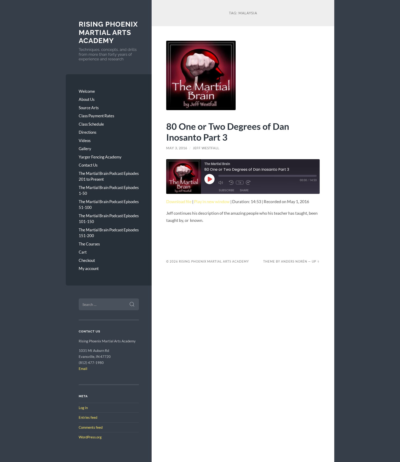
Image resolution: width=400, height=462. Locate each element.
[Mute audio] (222, 182)
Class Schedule (91, 124)
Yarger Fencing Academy (100, 157)
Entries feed (88, 417)
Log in (83, 408)
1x (239, 182)
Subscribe (226, 190)
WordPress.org (90, 437)
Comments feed (91, 427)
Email (83, 368)
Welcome (87, 91)
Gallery (85, 148)
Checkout (87, 260)
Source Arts (89, 107)
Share (244, 190)
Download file (178, 201)
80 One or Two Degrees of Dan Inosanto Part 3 (227, 132)
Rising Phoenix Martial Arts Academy (108, 32)
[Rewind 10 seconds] (231, 182)
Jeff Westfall (206, 148)
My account (89, 268)
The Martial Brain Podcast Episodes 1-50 (109, 190)
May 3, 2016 (176, 148)
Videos (85, 140)
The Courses (89, 244)
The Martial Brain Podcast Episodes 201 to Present (109, 176)
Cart (83, 252)
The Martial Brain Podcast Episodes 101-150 (109, 218)
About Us (86, 99)
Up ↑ (316, 261)
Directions (87, 132)
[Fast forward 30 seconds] (250, 182)
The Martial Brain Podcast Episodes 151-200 (109, 232)
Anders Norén (294, 261)
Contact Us (88, 165)
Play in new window (212, 201)
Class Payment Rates (96, 115)
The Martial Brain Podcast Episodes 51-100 (109, 204)
